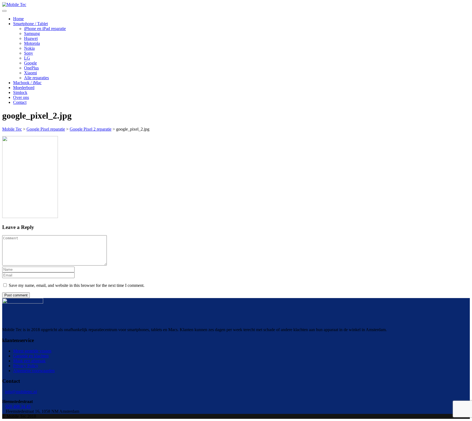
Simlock (20, 92)
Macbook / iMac (27, 82)
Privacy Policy (25, 365)
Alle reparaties (36, 77)
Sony (28, 53)
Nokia (29, 48)
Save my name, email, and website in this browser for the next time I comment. (76, 285)
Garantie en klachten (31, 356)
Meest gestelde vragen (32, 351)
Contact (19, 102)
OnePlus (31, 68)
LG (27, 58)
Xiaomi (30, 72)
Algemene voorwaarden (34, 370)
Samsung (32, 33)
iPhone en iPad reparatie (45, 28)
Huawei (31, 38)
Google (30, 63)
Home (18, 18)
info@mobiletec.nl (21, 391)
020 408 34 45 (18, 406)
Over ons (21, 97)
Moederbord (23, 87)
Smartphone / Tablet (30, 23)
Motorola (32, 43)
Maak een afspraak (29, 360)
